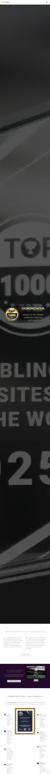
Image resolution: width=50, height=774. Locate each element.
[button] (46, 2)
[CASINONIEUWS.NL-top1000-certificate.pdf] (33, 732)
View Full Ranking (14, 681)
